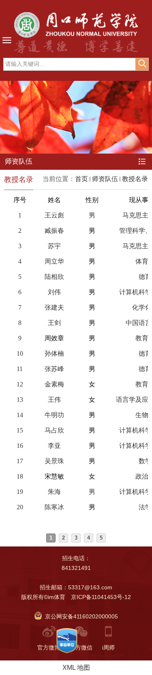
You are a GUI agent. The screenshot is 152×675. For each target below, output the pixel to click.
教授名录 (135, 178)
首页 (81, 178)
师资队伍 (105, 178)
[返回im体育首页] (76, 25)
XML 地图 (76, 667)
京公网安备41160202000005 (80, 616)
